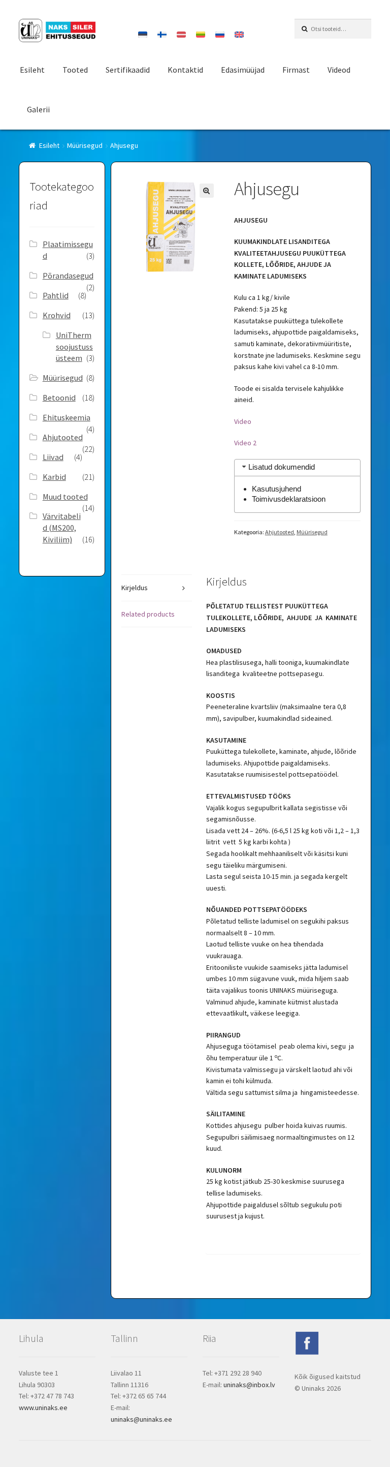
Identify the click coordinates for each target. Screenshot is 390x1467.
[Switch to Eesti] (142, 34)
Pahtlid (56, 295)
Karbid (54, 477)
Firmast (296, 70)
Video (242, 421)
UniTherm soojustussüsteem (74, 346)
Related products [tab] (148, 614)
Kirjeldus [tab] (134, 587)
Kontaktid (185, 70)
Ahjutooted (279, 532)
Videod (339, 70)
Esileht (32, 70)
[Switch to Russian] (220, 34)
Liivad (53, 457)
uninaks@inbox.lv (249, 1384)
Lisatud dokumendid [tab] (281, 467)
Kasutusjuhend (276, 488)
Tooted (75, 70)
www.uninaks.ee (43, 1407)
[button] (207, 191)
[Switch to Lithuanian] (200, 34)
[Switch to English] (239, 34)
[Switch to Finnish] (162, 34)
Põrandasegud (68, 275)
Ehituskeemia (66, 417)
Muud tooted (65, 497)
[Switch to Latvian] (181, 34)
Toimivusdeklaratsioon (289, 499)
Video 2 (245, 442)
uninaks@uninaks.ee (141, 1419)
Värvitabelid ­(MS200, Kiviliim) (62, 527)
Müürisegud (85, 145)
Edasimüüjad (243, 70)
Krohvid (57, 315)
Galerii (38, 109)
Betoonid (59, 397)
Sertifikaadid (128, 70)
